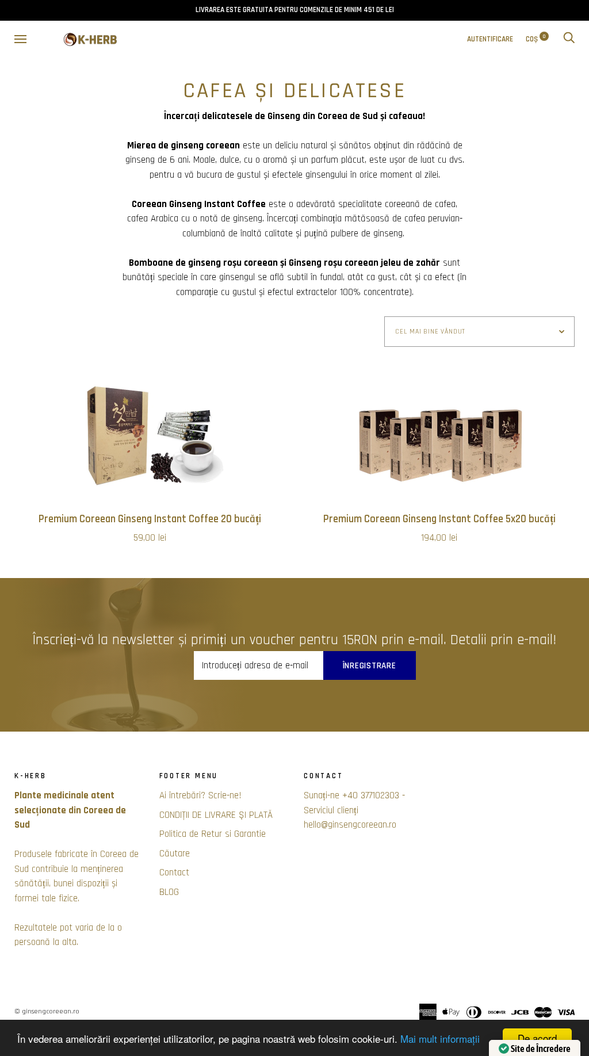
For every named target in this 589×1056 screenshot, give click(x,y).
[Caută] (569, 39)
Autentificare (490, 39)
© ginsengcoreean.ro (46, 1011)
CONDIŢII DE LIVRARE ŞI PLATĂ (216, 815)
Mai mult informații (440, 1038)
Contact (174, 872)
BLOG (169, 892)
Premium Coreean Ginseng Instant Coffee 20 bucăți (150, 519)
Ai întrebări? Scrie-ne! (200, 795)
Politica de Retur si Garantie (212, 834)
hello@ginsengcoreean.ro (350, 824)
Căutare (174, 853)
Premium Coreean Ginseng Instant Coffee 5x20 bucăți (439, 519)
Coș (536, 39)
